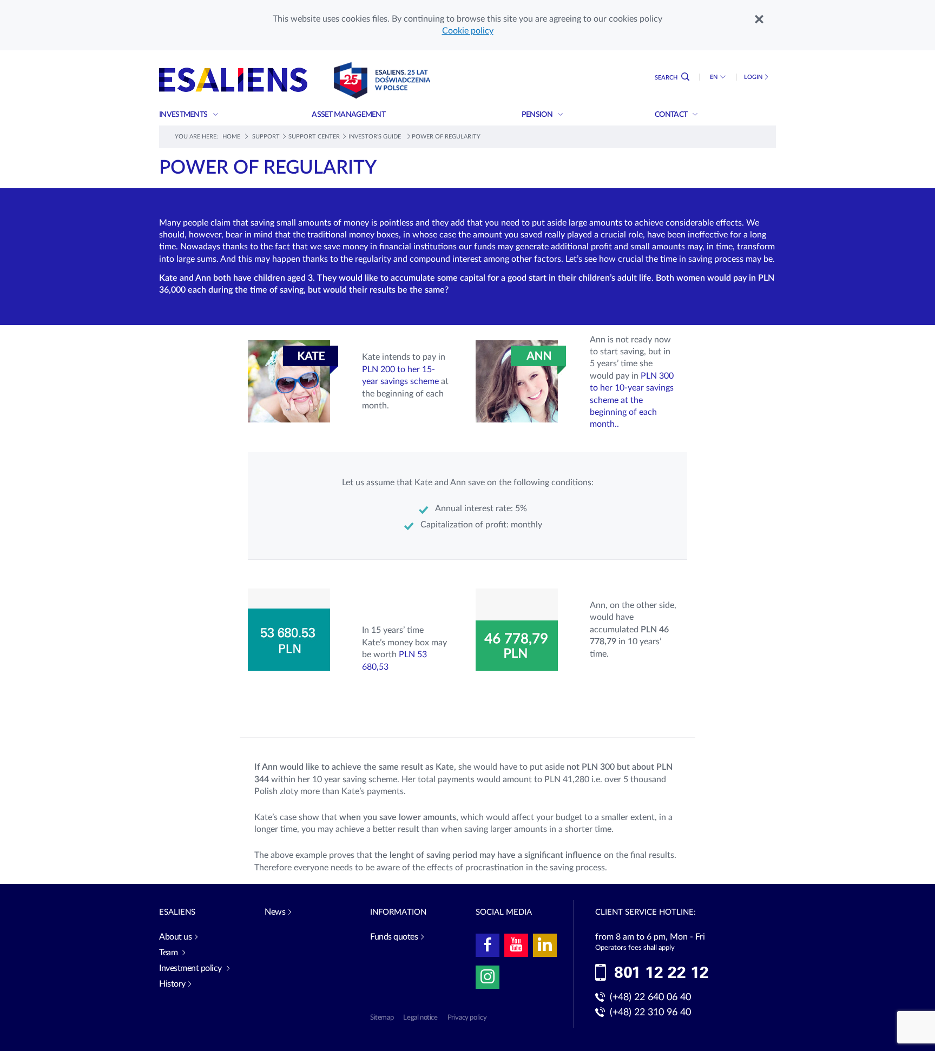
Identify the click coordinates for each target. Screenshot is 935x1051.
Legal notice (420, 1017)
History (172, 984)
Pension (538, 114)
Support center (314, 137)
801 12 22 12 (661, 973)
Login (753, 77)
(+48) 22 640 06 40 (650, 997)
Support (266, 137)
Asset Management (349, 114)
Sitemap (381, 1017)
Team (169, 952)
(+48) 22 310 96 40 (650, 1012)
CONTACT (671, 114)
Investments (184, 114)
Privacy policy (467, 1017)
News (275, 912)
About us (175, 937)
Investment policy (191, 968)
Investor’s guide (375, 137)
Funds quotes (394, 937)
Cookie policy (467, 31)
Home (231, 137)
